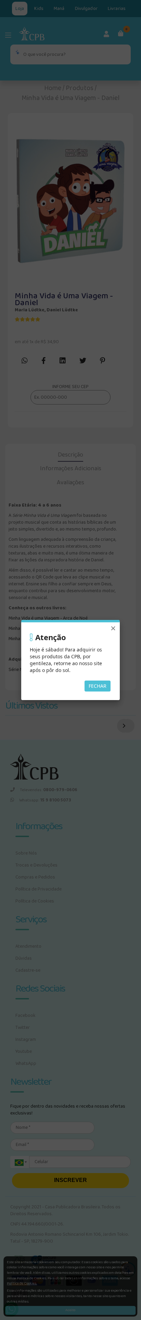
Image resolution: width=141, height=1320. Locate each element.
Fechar (97, 686)
